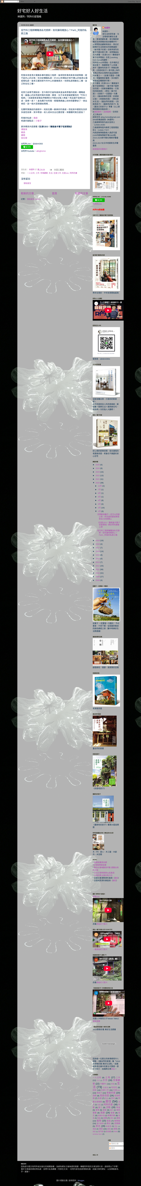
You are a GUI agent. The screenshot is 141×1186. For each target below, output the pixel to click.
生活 (51, 173)
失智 (112, 1084)
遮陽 (115, 1129)
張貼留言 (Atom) (34, 199)
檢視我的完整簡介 (100, 149)
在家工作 (57, 173)
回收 (95, 1090)
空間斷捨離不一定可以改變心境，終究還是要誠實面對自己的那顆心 (108, 516)
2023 (98, 472)
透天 (112, 1118)
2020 (98, 483)
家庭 (105, 1110)
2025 (98, 465)
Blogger (81, 1181)
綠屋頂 (108, 1126)
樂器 (94, 1129)
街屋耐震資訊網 (100, 862)
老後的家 (111, 1092)
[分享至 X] (59, 170)
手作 (105, 1080)
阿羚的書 (73, 173)
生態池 (105, 1087)
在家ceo (65, 173)
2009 (98, 577)
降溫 (118, 1107)
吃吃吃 (114, 1087)
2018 (98, 544)
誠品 (23, 132)
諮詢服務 (107, 112)
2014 (98, 559)
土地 (107, 1077)
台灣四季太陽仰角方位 (103, 875)
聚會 (116, 1126)
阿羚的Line (97, 204)
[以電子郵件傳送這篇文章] (55, 170)
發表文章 (115, 1144)
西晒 (95, 1096)
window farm (97, 1134)
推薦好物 (101, 1115)
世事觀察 (44, 173)
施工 (100, 1107)
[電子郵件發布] (50, 170)
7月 (99, 490)
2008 (98, 580)
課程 (109, 1129)
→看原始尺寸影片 (100, 949)
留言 (113, 1148)
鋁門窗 (100, 1131)
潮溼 (101, 1129)
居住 (108, 1101)
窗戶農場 (100, 1123)
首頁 (54, 193)
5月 (99, 497)
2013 (98, 562)
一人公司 (31, 173)
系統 (100, 1098)
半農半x (103, 1084)
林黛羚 (107, 28)
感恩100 (96, 897)
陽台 (109, 1123)
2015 (98, 555)
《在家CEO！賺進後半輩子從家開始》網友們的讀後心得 (108, 525)
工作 (37, 173)
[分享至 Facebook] (61, 170)
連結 (116, 878)
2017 (98, 548)
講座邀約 (98, 112)
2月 (99, 508)
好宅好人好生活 (32, 11)
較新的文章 (27, 193)
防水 (106, 1098)
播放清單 (96, 1021)
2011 (98, 569)
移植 (98, 1118)
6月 (99, 493)
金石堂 (24, 138)
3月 (99, 504)
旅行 (111, 1110)
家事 (97, 1110)
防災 (113, 1098)
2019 (98, 540)
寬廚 (35, 118)
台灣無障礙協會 (99, 865)
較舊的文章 (81, 193)
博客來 (24, 129)
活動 (108, 1107)
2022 (98, 476)
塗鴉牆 (117, 1123)
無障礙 (117, 1121)
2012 (98, 566)
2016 (98, 551)
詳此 (113, 1069)
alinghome (41, 151)
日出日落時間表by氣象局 (104, 873)
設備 (105, 1118)
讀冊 (23, 135)
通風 (118, 1118)
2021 (98, 479)
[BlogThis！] (57, 170)
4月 (99, 500)
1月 (99, 511)
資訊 (98, 1126)
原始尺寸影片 (102, 924)
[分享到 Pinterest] (63, 170)
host (115, 1131)
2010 (98, 573)
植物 (99, 1120)
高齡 (102, 1112)
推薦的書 (111, 1115)
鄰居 (94, 1131)
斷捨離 (108, 1131)
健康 (113, 1113)
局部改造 (104, 1095)
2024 (98, 468)
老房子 (99, 1093)
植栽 (109, 1121)
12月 (100, 486)
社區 (99, 1105)
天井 (98, 1080)
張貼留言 (27, 183)
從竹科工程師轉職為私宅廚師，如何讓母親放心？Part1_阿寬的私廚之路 (108, 533)
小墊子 (39, 121)
